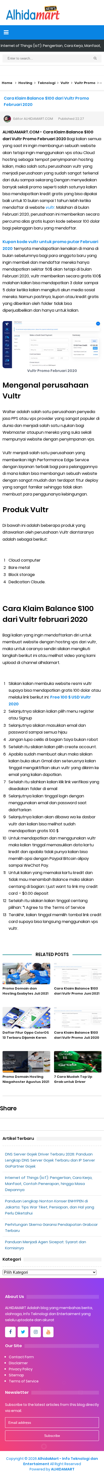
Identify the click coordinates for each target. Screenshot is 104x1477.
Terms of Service (24, 1381)
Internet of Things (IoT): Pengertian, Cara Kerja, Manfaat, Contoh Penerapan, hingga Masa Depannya (48, 1183)
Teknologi (46, 82)
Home (7, 82)
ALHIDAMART (62, 1469)
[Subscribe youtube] (48, 1332)
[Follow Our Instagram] (35, 1332)
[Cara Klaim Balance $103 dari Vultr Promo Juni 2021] (78, 973)
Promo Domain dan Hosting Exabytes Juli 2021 (25, 991)
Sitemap (16, 1375)
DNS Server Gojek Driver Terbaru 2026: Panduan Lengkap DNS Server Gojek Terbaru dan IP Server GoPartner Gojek (50, 1160)
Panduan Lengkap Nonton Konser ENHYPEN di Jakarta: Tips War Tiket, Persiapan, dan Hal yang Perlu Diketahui (49, 1207)
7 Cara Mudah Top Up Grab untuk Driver (73, 1079)
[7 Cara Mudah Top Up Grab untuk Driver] (78, 1062)
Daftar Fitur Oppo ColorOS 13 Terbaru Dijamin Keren (26, 1035)
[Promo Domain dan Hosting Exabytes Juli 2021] (26, 973)
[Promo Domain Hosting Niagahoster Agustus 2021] (26, 1062)
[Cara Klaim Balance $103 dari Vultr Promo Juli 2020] (78, 1017)
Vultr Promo (84, 82)
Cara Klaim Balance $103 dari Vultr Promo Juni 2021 (76, 991)
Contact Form (21, 1356)
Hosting (25, 82)
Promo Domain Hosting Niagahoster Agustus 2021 (26, 1079)
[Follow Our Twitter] (23, 1332)
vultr (50, 207)
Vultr (65, 82)
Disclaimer (18, 1363)
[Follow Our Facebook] (10, 1332)
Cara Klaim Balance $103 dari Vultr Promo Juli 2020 (76, 1035)
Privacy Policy (21, 1369)
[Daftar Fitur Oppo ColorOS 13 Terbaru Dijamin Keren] (26, 1017)
